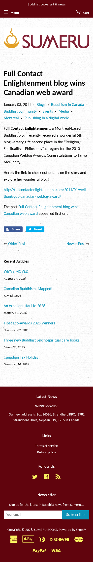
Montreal (11, 118)
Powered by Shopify (72, 530)
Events (47, 112)
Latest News (46, 397)
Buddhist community (20, 112)
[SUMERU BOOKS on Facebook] (46, 478)
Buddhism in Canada (67, 105)
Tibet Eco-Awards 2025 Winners (29, 323)
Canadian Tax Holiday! (22, 358)
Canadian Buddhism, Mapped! (28, 289)
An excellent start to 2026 (24, 306)
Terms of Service (46, 446)
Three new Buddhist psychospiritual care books (41, 340)
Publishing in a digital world (47, 118)
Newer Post (75, 244)
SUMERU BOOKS (45, 530)
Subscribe (75, 515)
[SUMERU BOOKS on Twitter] (35, 478)
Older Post (16, 244)
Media (64, 112)
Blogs (41, 105)
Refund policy (46, 452)
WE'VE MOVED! (17, 272)
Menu (14, 13)
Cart (86, 13)
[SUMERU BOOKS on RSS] (58, 478)
